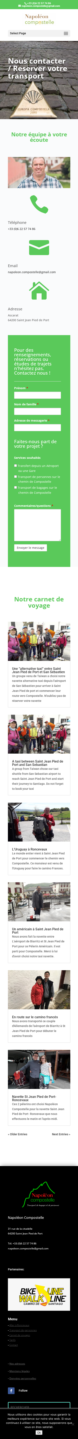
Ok (39, 1432)
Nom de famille (26, 404)
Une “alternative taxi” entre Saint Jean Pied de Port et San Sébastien (38, 670)
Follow (23, 1390)
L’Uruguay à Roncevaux (29, 849)
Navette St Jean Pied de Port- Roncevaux (34, 1098)
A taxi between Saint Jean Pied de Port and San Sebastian (37, 763)
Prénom (21, 388)
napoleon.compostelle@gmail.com (32, 272)
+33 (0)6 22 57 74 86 (21, 229)
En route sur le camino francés (35, 1017)
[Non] (73, 1424)
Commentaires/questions (33, 506)
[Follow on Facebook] (11, 1390)
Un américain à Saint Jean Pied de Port (37, 930)
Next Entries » (61, 1134)
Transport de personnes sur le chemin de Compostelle (38, 479)
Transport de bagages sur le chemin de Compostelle (37, 490)
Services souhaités (27, 458)
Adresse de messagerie (32, 420)
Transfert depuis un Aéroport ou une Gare (38, 468)
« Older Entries (17, 1134)
